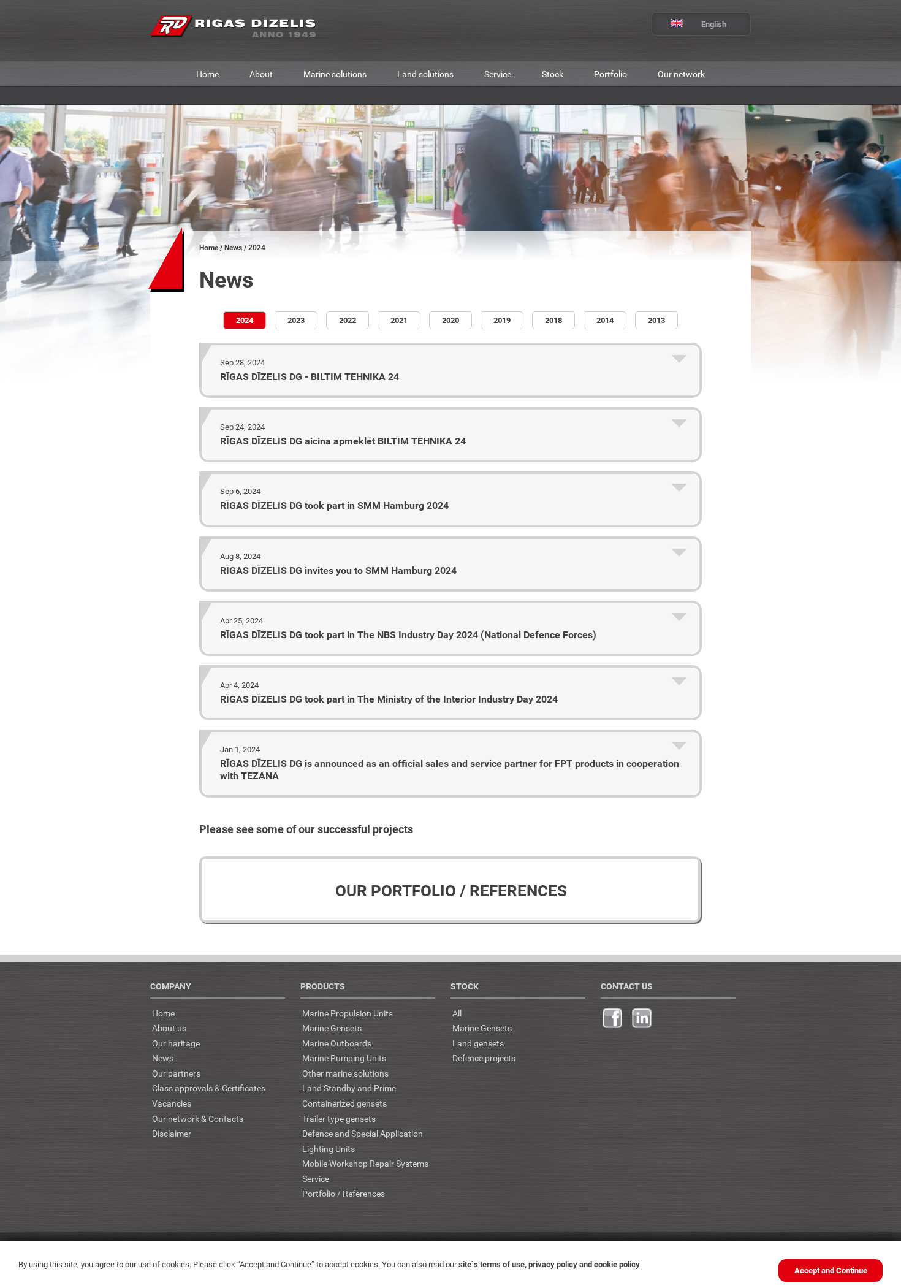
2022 (347, 320)
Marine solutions (335, 74)
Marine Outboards (336, 1043)
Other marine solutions (345, 1073)
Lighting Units (328, 1148)
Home (207, 74)
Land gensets (478, 1043)
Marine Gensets (332, 1028)
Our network (681, 74)
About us (169, 1028)
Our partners (176, 1073)
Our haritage (176, 1043)
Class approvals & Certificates (208, 1088)
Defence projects (483, 1058)
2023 (296, 320)
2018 (553, 320)
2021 (399, 320)
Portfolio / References (343, 1193)
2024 (244, 320)
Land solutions (425, 74)
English (713, 23)
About (261, 74)
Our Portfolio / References (451, 890)
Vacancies (171, 1103)
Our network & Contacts (197, 1118)
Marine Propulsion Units (347, 1013)
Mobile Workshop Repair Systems (365, 1163)
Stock (552, 74)
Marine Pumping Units (344, 1058)
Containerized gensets (344, 1103)
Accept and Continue (830, 1270)
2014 (605, 320)
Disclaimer (171, 1133)
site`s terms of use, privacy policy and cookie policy (549, 1264)
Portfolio (610, 74)
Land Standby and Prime (349, 1088)
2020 (450, 320)
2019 (502, 320)
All (457, 1013)
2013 (656, 320)
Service (497, 74)
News (233, 247)
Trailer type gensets (339, 1118)
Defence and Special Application (362, 1133)
